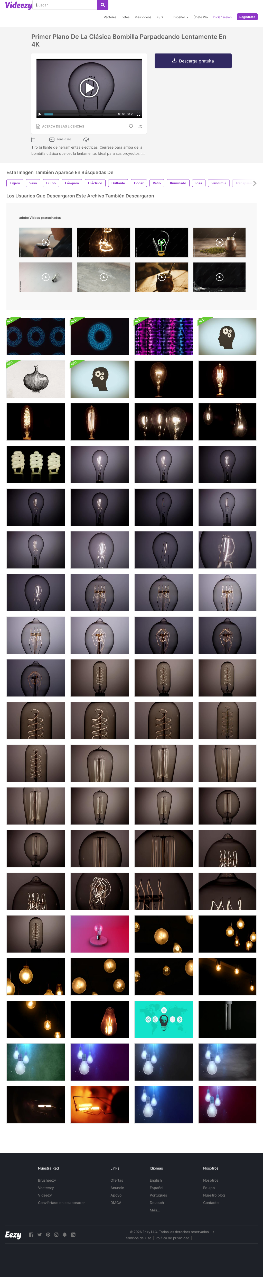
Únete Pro (200, 17)
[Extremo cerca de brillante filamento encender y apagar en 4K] (227, 550)
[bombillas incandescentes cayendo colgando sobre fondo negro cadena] (163, 1062)
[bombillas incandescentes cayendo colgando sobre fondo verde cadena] (35, 1062)
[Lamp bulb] (227, 1019)
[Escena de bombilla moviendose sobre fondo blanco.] (45, 278)
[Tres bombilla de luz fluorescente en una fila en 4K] (35, 464)
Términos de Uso (137, 1238)
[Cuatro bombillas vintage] (99, 976)
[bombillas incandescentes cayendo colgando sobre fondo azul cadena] (163, 1105)
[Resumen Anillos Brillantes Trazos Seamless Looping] (99, 336)
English (156, 1180)
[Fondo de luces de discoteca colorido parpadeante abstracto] (163, 336)
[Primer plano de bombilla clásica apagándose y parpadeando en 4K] (163, 550)
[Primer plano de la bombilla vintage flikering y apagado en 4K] (35, 635)
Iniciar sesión (222, 17)
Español (156, 1187)
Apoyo (115, 1195)
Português (158, 1195)
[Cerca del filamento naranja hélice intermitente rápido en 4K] (35, 763)
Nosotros (211, 1180)
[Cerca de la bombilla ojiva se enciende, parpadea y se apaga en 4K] (163, 806)
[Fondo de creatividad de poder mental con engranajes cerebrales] (227, 336)
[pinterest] (48, 1234)
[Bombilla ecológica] (161, 244)
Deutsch (157, 1202)
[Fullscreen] (138, 114)
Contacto (211, 1202)
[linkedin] (73, 1234)
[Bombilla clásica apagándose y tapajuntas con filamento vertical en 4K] (227, 507)
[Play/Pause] (40, 114)
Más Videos (143, 17)
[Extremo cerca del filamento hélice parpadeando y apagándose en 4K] (99, 720)
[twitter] (39, 1234)
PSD (159, 17)
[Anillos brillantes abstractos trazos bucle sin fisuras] (35, 336)
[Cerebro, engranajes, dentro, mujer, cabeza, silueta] (99, 379)
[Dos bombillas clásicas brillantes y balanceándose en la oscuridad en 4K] (227, 422)
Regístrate (247, 17)
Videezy (45, 1195)
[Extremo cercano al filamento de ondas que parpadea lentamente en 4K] (227, 763)
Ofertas (116, 1180)
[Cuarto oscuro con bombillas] (227, 976)
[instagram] (56, 1234)
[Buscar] (102, 5)
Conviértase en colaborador (61, 1202)
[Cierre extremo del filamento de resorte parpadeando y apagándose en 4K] (35, 678)
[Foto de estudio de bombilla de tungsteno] (99, 934)
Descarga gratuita (196, 61)
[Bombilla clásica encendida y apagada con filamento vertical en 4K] (99, 464)
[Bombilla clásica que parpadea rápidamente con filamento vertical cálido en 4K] (35, 507)
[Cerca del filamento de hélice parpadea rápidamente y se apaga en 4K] (163, 720)
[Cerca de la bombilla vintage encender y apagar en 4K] (99, 592)
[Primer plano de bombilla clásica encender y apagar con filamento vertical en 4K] (35, 592)
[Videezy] (18, 6)
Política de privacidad (172, 1238)
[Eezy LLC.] (13, 1234)
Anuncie (117, 1187)
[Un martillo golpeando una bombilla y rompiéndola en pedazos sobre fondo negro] (219, 278)
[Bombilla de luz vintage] (99, 1019)
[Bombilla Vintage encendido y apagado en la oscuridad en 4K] (227, 379)
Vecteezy (46, 1187)
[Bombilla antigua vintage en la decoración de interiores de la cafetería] (163, 934)
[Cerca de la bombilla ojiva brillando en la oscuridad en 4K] (99, 806)
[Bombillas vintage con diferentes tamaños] (163, 976)
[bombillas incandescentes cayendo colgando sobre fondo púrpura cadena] (99, 1062)
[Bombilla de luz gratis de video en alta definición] (35, 1105)
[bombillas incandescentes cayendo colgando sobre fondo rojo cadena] (227, 1105)
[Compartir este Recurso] (140, 126)
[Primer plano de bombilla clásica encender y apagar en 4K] (99, 550)
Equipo (209, 1187)
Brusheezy (47, 1180)
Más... (155, 1210)
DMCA (115, 1202)
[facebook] (31, 1234)
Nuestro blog (214, 1195)
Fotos (125, 17)
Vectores (110, 17)
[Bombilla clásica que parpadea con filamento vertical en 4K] (163, 464)
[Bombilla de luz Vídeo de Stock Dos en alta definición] (99, 1105)
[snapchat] (64, 1234)
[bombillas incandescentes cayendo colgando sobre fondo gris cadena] (227, 1062)
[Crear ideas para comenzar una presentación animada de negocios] (163, 1019)
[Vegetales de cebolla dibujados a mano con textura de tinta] (35, 379)
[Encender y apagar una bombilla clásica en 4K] (163, 379)
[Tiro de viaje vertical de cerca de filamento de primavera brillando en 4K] (227, 891)
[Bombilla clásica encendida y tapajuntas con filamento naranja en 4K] (163, 507)
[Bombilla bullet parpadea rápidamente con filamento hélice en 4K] (99, 678)
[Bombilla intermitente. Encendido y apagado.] (103, 244)
